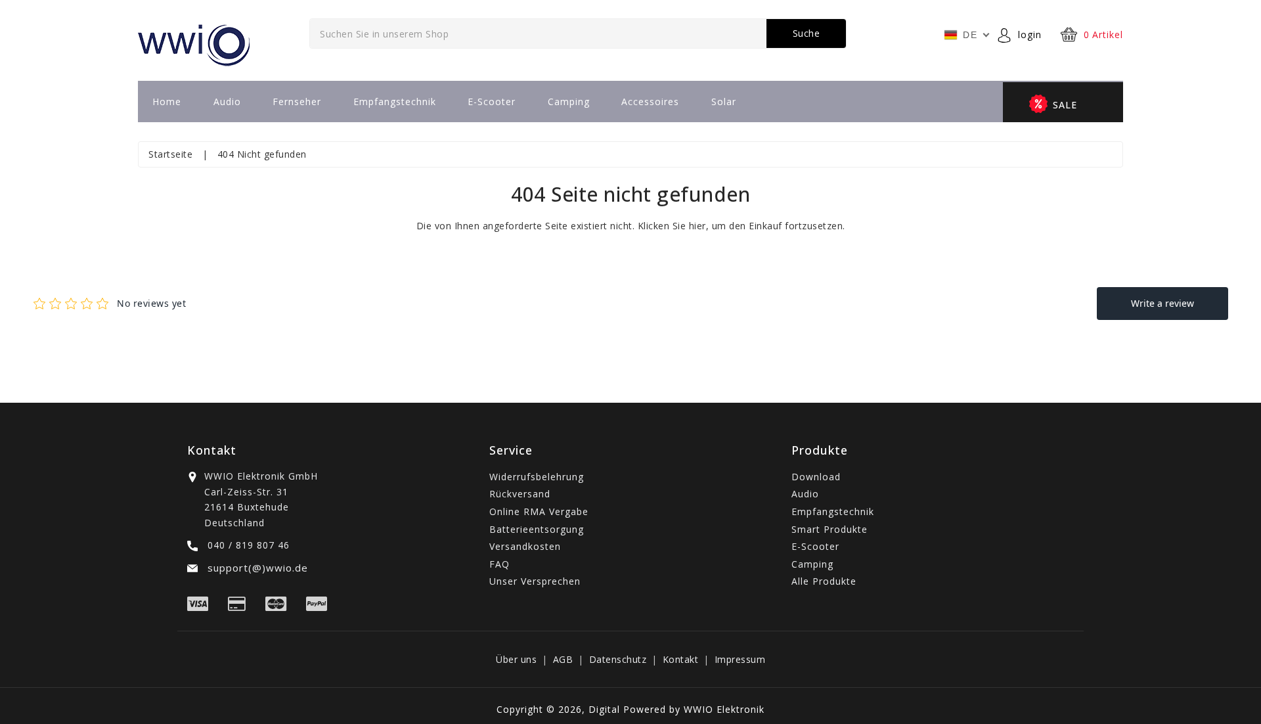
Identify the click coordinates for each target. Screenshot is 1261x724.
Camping (569, 101)
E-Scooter (492, 101)
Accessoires (650, 101)
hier (697, 225)
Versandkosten (525, 546)
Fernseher (297, 101)
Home (166, 101)
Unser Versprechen (535, 581)
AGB (563, 659)
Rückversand (519, 493)
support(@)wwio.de (256, 567)
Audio (227, 101)
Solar (723, 101)
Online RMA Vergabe (538, 511)
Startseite (170, 154)
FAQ (499, 564)
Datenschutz (618, 659)
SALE (1065, 105)
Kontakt (681, 659)
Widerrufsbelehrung (536, 476)
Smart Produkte (829, 529)
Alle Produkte (823, 581)
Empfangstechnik (394, 101)
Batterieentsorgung (536, 529)
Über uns (516, 659)
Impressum (740, 659)
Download (816, 476)
